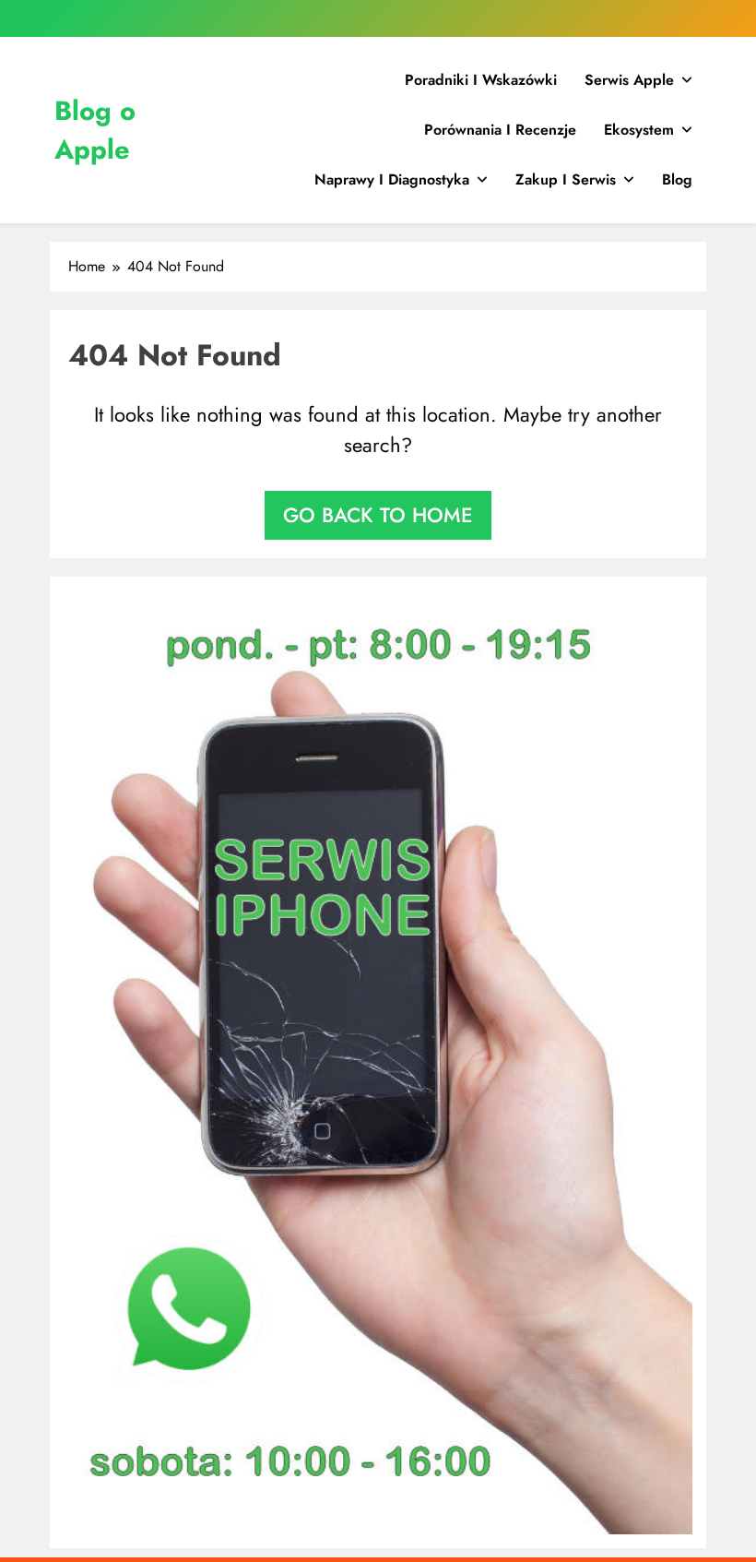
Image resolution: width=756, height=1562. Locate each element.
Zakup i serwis (565, 179)
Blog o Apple (95, 130)
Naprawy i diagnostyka (391, 179)
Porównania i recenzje (500, 129)
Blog (677, 179)
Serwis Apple (629, 79)
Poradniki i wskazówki (481, 79)
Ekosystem (639, 129)
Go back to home (378, 515)
